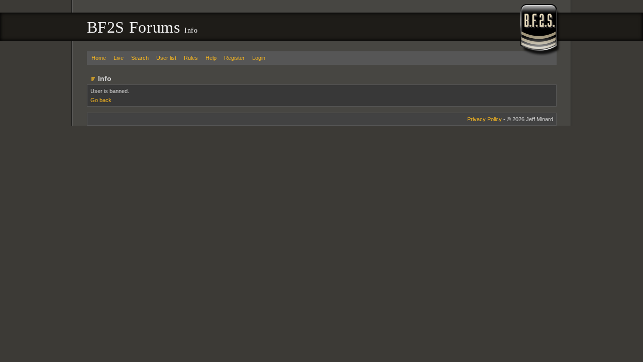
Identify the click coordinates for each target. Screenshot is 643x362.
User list (166, 58)
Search (140, 58)
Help (211, 58)
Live (119, 58)
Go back (101, 100)
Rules (191, 58)
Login (258, 58)
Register (234, 58)
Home (98, 58)
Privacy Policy (484, 119)
